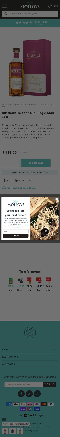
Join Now (16, 236)
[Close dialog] (56, 199)
